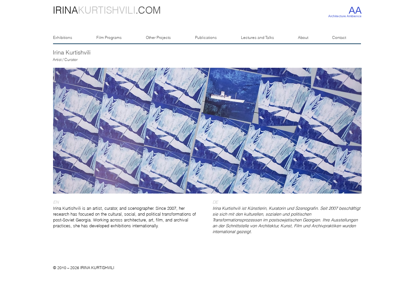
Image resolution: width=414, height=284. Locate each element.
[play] (346, 187)
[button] (207, 131)
